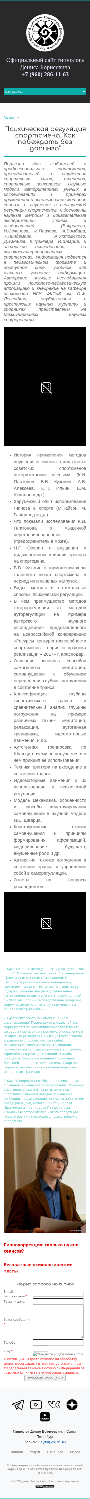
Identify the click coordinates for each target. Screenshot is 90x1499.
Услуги (35, 1452)
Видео (75, 1452)
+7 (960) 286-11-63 (45, 74)
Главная (9, 117)
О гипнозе (55, 1452)
